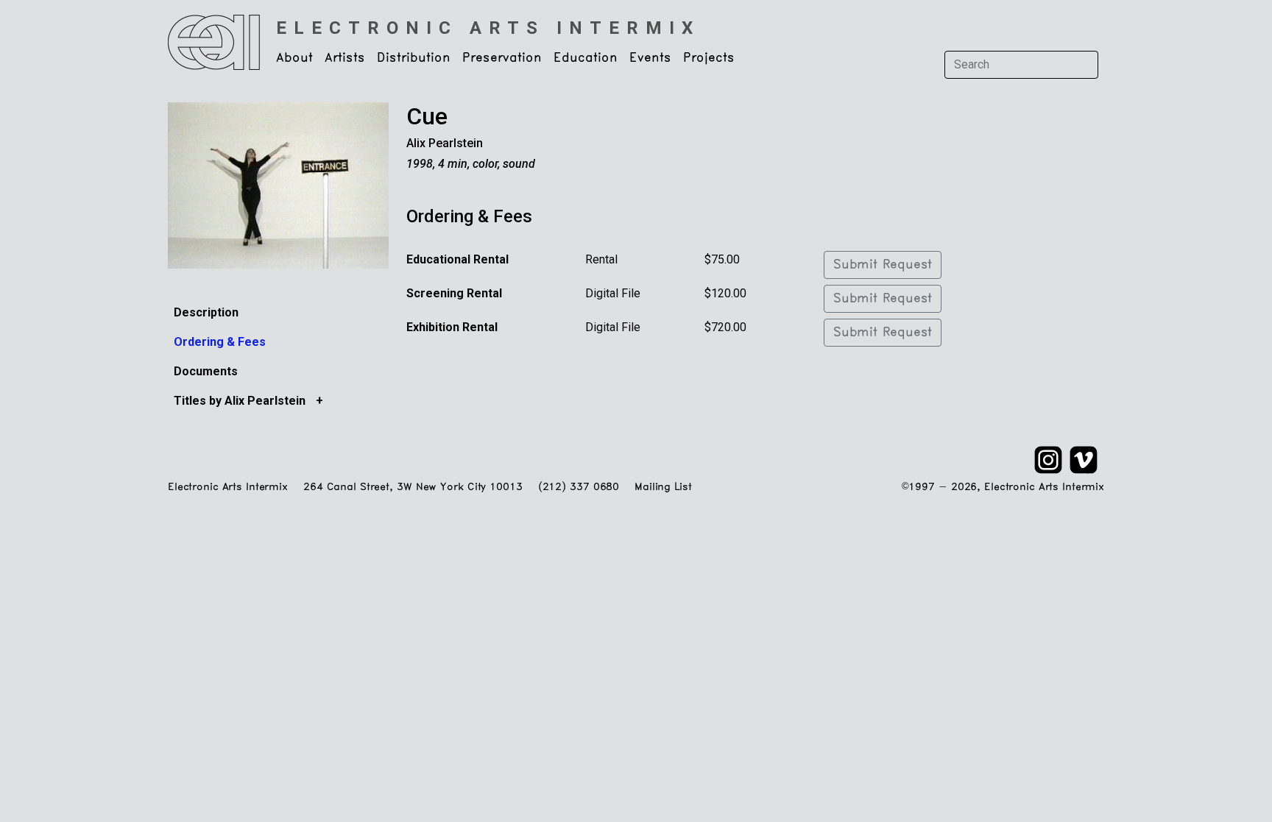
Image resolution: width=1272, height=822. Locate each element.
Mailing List (663, 487)
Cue (427, 116)
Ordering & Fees (220, 342)
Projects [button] (709, 58)
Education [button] (586, 58)
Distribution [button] (414, 58)
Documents (206, 371)
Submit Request (882, 265)
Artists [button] (345, 58)
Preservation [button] (502, 58)
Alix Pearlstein (444, 143)
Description (206, 312)
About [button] (294, 58)
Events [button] (650, 58)
